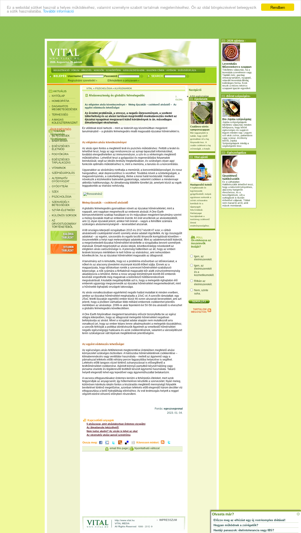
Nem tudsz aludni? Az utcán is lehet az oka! (112, 431)
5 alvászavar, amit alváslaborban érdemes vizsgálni (116, 424)
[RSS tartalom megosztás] (162, 444)
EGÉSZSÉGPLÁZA (187, 70)
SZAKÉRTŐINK (113, 70)
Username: (75, 76)
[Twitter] (113, 444)
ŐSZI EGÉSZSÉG (60, 129)
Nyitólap (58, 95)
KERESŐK (99, 70)
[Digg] (133, 444)
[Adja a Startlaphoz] (120, 444)
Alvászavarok (123, 88)
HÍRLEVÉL (86, 70)
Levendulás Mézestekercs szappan (236, 65)
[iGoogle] (107, 444)
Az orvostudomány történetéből (64, 223)
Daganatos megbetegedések (64, 108)
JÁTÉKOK (171, 70)
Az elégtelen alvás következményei (105, 104)
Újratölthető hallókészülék (231, 177)
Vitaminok (59, 167)
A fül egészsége (199, 96)
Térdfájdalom (58, 139)
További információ (58, 11)
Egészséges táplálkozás (61, 161)
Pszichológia (61, 196)
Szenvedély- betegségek (61, 203)
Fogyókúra (60, 154)
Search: (157, 76)
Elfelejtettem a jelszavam (123, 80)
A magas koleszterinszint (65, 121)
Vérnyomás (57, 134)
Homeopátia (60, 101)
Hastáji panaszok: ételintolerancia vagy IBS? (244, 530)
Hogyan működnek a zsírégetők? (236, 525)
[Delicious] (127, 444)
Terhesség (60, 114)
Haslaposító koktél (201, 184)
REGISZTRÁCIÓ (61, 70)
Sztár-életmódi (63, 210)
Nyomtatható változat (147, 448)
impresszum (168, 520)
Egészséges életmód (61, 148)
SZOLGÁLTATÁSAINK (134, 70)
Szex (55, 191)
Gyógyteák (60, 186)
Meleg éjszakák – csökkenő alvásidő (149, 104)
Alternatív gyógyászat (60, 180)
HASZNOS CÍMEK (155, 70)
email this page (119, 448)
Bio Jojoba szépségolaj (236, 119)
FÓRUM (75, 70)
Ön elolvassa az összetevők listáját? (201, 243)
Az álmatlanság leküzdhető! (103, 427)
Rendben (277, 7)
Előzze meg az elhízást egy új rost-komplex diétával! (249, 520)
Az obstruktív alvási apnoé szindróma (108, 435)
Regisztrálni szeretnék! (82, 80)
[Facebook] (101, 444)
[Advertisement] (150, 27)
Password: (111, 76)
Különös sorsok (64, 215)
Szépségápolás (63, 173)
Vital (89, 88)
